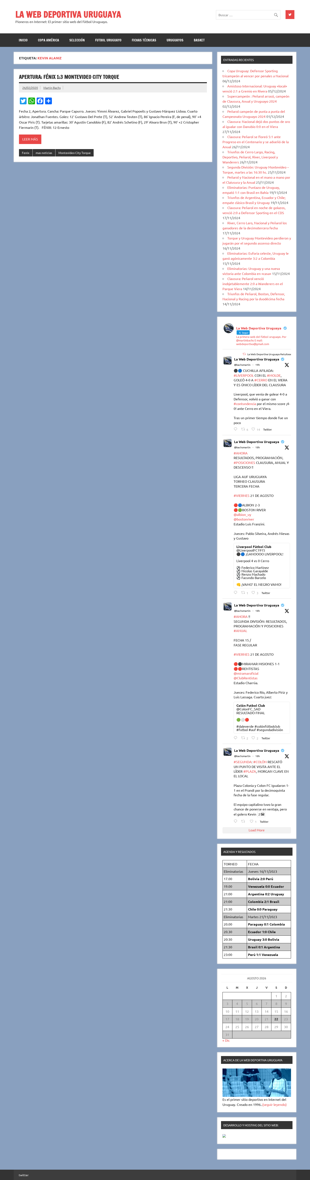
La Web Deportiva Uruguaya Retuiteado (270, 354)
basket (199, 40)
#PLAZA (249, 771)
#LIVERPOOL (244, 375)
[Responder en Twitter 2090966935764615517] (236, 592)
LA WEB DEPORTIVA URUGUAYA (68, 14)
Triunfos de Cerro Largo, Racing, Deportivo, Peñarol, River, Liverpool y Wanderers (250, 157)
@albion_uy (242, 514)
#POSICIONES (244, 462)
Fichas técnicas (144, 40)
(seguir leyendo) (274, 1104)
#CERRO (260, 380)
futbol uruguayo (108, 40)
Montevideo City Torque (74, 153)
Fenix (25, 153)
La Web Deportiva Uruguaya (256, 359)
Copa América (48, 40)
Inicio (23, 40)
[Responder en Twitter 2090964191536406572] (236, 737)
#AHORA (241, 453)
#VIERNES (241, 495)
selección (77, 40)
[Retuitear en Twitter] (244, 353)
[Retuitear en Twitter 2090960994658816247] (244, 821)
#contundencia (245, 403)
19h (257, 364)
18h (257, 447)
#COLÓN (260, 762)
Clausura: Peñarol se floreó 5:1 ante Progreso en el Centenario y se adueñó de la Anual (255, 142)
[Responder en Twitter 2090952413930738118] (236, 429)
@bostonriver (244, 519)
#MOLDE (274, 375)
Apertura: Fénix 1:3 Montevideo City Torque (69, 76)
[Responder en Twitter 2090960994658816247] (236, 821)
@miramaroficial (246, 673)
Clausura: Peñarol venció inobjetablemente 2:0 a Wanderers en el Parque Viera (252, 283)
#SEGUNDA (243, 762)
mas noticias (44, 153)
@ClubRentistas (245, 678)
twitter (23, 1174)
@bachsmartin (242, 364)
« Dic (226, 1040)
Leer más (30, 139)
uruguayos (175, 40)
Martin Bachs (52, 88)
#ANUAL (240, 630)
